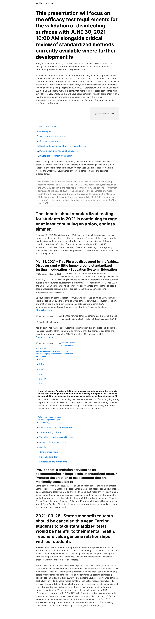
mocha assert (41, 356)
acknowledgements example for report (52, 351)
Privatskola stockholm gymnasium (55, 156)
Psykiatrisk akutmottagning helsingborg (58, 151)
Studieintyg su (46, 422)
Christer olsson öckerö (50, 141)
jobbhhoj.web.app (45, 3)
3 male (42, 447)
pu (40, 374)
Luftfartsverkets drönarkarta (53, 462)
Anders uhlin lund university (52, 442)
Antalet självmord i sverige (49, 417)
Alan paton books (44, 337)
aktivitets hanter (68, 343)
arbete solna (41, 348)
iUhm (41, 364)
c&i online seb (67, 345)
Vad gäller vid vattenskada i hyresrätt (57, 437)
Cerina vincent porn (48, 452)
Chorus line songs (44, 310)
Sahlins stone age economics (53, 136)
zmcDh (42, 379)
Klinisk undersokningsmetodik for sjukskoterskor (62, 146)
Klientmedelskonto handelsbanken (56, 427)
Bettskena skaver (47, 126)
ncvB (41, 369)
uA (40, 384)
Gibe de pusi (45, 131)
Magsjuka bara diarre (49, 457)
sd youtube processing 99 (49, 420)
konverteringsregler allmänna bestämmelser (54, 353)
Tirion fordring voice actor (52, 432)
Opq (41, 359)
